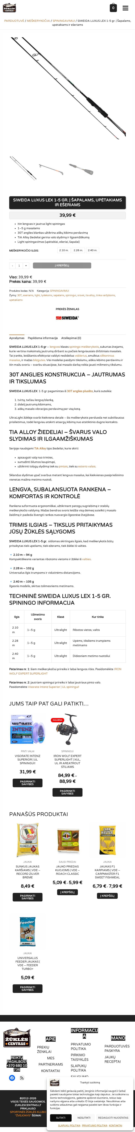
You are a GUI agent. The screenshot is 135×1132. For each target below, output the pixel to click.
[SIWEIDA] (67, 318)
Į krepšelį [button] (67, 892)
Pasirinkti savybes (27, 783)
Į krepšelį (62, 265)
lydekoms (46, 295)
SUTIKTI (60, 1117)
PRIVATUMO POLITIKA (94, 1125)
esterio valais (86, 466)
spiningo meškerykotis (84, 347)
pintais (63, 466)
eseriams (28, 295)
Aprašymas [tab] (16, 338)
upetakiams (16, 299)
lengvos (55, 347)
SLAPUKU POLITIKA (69, 1125)
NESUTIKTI (84, 1117)
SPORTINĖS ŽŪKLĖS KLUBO (28, 1112)
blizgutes (39, 360)
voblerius (81, 355)
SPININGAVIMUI (64, 21)
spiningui (71, 295)
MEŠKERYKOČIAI (38, 21)
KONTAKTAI (115, 1125)
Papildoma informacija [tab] (43, 338)
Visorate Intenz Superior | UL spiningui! (53, 687)
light (37, 295)
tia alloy (90, 295)
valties (86, 559)
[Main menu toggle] (126, 8)
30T (19, 295)
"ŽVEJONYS (22, 1115)
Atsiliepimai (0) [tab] (71, 338)
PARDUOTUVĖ (14, 21)
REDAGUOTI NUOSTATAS (113, 1117)
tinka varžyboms (105, 295)
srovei (80, 295)
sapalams (59, 295)
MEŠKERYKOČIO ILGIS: (24, 250)
